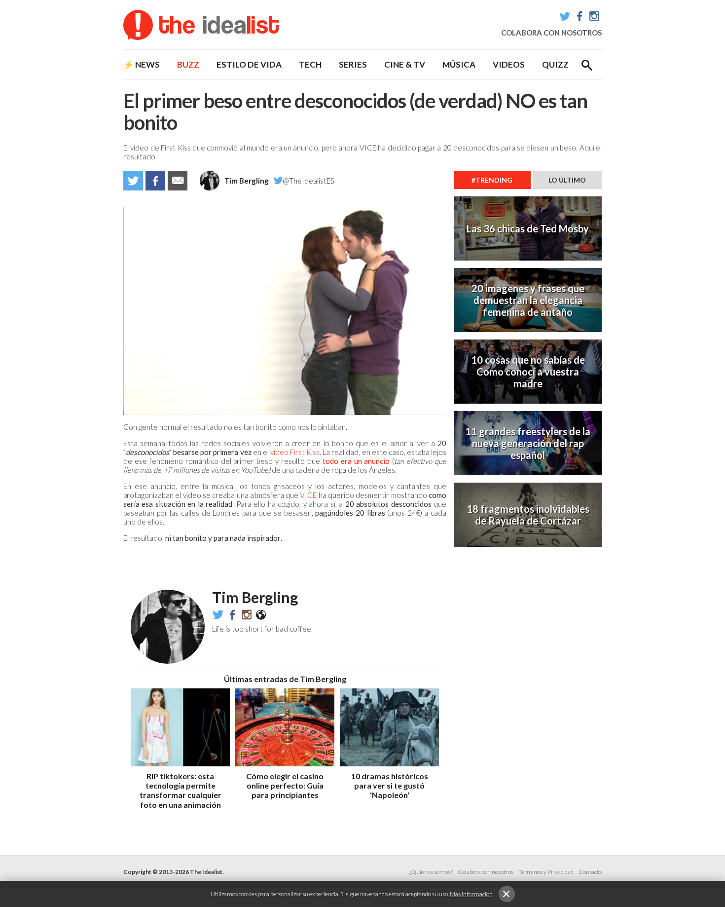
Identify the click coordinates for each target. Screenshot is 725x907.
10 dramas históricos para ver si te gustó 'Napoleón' (389, 785)
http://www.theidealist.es (261, 614)
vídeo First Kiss (295, 452)
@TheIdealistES (308, 180)
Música (458, 64)
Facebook (579, 16)
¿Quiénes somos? (431, 871)
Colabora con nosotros (551, 32)
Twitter (564, 16)
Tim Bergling (246, 180)
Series (353, 64)
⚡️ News (141, 64)
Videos (509, 64)
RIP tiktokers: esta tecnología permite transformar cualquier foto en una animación (180, 790)
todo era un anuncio (356, 460)
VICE (308, 495)
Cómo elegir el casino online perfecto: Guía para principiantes (285, 785)
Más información (471, 894)
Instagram (594, 16)
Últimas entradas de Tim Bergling (285, 678)
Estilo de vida (249, 64)
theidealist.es (247, 614)
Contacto (590, 871)
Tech (310, 64)
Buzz (188, 64)
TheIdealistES (232, 614)
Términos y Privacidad (546, 871)
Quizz (555, 64)
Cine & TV (404, 64)
